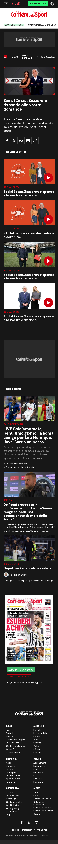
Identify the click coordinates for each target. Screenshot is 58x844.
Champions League (15, 739)
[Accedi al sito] (52, 4)
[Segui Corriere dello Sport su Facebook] (22, 823)
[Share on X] (14, 140)
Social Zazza (12, 187)
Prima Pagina (39, 766)
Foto (35, 795)
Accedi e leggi (32, 682)
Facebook (15, 830)
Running (37, 743)
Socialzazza (47, 57)
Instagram (27, 830)
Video (15, 57)
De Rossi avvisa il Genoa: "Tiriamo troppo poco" (28, 531)
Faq (8, 814)
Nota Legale (12, 798)
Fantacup (10, 782)
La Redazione (12, 795)
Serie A (8, 500)
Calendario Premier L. (43, 810)
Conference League (16, 746)
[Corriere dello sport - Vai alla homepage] (29, 14)
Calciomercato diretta (42, 25)
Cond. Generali (13, 811)
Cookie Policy (12, 805)
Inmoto (9, 769)
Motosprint (11, 772)
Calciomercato (13, 424)
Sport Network (13, 778)
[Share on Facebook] (7, 140)
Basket (36, 736)
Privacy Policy (12, 808)
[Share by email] (28, 140)
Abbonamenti (39, 763)
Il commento (12, 564)
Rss (35, 775)
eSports (37, 749)
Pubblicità (38, 772)
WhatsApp (42, 830)
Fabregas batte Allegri (42, 581)
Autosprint (11, 766)
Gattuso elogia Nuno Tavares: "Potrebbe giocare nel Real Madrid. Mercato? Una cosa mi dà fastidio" (30, 526)
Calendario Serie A (42, 798)
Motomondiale (40, 733)
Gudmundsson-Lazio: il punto (20, 467)
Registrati (38, 782)
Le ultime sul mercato (16, 463)
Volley (36, 746)
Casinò (36, 814)
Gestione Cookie (14, 802)
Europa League (13, 743)
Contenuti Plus (13, 25)
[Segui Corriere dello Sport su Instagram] (36, 823)
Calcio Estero (12, 749)
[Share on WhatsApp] (21, 140)
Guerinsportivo (13, 775)
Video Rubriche (27, 57)
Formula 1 (37, 730)
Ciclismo (37, 752)
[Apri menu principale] (6, 4)
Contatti (10, 792)
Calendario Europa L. (43, 807)
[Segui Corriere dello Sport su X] (29, 823)
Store (36, 769)
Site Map (37, 778)
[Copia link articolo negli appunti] (35, 140)
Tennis (36, 739)
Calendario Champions (38, 803)
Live (17, 4)
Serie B (9, 736)
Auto (8, 763)
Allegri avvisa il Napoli (16, 581)
